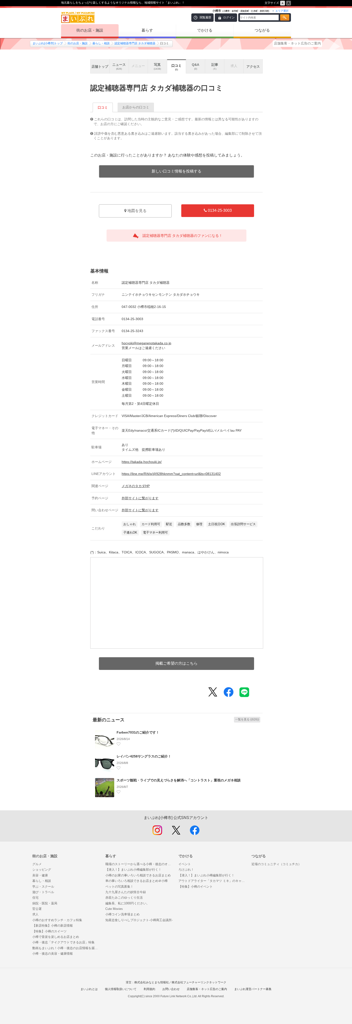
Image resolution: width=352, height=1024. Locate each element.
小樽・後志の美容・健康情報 (52, 953)
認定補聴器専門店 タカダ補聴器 (134, 43)
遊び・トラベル (43, 892)
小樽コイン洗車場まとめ (122, 914)
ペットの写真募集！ (119, 886)
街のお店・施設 (89, 30)
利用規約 (149, 989)
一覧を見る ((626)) (247, 719)
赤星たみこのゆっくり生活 (124, 897)
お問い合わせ (171, 989)
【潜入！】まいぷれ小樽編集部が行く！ (133, 869)
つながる (262, 30)
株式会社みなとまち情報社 (151, 982)
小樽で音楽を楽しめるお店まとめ (55, 937)
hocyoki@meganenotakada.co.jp (146, 343)
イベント (184, 864)
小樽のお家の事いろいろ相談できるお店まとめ (138, 875)
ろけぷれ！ (186, 869)
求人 (35, 914)
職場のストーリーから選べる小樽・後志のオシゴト (139, 864)
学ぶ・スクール (43, 886)
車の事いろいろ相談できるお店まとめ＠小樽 (136, 881)
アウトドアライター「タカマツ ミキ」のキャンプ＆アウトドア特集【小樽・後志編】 (212, 881)
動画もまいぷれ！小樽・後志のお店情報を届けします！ (66, 948)
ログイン (229, 17)
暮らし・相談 (101, 43)
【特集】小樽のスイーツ (49, 931)
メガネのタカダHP (136, 486)
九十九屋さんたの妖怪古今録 (125, 892)
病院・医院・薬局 (44, 903)
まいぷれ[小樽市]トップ (48, 43)
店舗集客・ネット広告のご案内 (297, 43)
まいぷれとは (89, 989)
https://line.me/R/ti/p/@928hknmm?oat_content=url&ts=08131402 (171, 474)
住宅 (35, 897)
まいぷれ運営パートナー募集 (253, 989)
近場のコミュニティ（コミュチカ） (276, 864)
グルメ (37, 864)
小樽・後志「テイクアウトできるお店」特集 (63, 942)
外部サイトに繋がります (140, 498)
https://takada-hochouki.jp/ (142, 462)
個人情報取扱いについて (120, 989)
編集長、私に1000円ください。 (127, 903)
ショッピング (41, 869)
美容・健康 (40, 875)
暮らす (147, 30)
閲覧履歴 (205, 17)
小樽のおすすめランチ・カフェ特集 (57, 920)
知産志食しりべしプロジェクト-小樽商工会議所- (139, 920)
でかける (204, 30)
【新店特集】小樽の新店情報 (52, 925)
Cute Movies (114, 909)
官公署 (37, 909)
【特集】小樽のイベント (195, 886)
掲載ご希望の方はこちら (176, 663)
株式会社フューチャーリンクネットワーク (199, 982)
